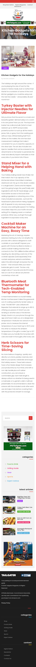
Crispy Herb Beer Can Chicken (24, 508)
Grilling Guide (13, 468)
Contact (30, 5)
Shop (5, 621)
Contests (7, 655)
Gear (9, 472)
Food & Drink (12, 464)
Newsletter (17, 6)
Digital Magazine (20, 5)
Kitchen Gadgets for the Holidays (17, 75)
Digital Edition (8, 649)
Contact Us (7, 658)
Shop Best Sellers (8, 5)
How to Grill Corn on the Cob (24, 518)
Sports (10, 477)
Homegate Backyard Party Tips (24, 529)
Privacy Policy (5, 603)
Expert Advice (13, 481)
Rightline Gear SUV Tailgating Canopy (23, 497)
